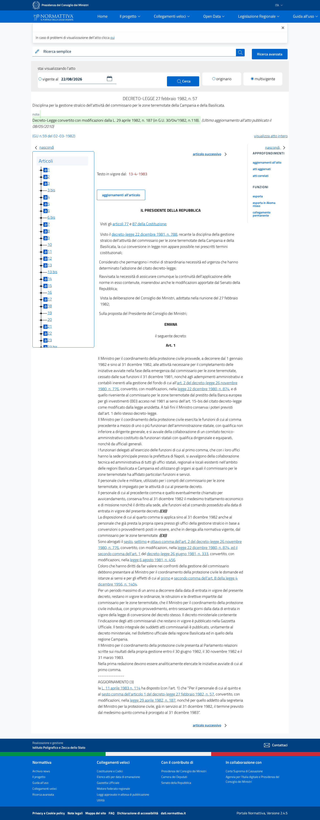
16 (49, 292)
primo (165, 578)
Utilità (100, 800)
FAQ (112, 813)
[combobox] (139, 51)
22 (49, 333)
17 (49, 299)
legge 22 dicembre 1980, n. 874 (203, 389)
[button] (109, 78)
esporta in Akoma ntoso (264, 204)
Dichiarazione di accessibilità (138, 813)
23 (49, 340)
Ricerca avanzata (269, 54)
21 (49, 326)
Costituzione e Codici (110, 771)
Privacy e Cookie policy (49, 813)
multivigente (265, 79)
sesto (128, 541)
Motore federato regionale (113, 788)
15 (49, 285)
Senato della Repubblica (176, 782)
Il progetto (38, 776)
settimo (140, 541)
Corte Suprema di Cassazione (244, 771)
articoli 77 (121, 224)
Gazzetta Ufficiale (108, 782)
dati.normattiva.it (173, 813)
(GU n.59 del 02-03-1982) (53, 136)
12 (49, 258)
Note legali (75, 813)
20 (49, 319)
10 (49, 244)
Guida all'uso (40, 782)
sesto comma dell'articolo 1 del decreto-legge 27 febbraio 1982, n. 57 (158, 694)
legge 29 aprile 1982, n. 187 (152, 700)
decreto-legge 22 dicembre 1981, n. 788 (144, 234)
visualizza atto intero (271, 136)
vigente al (50, 79)
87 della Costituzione (149, 224)
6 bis (51, 217)
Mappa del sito (96, 813)
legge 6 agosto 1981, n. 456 (152, 560)
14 (49, 279)
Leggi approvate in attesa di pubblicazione (123, 794)
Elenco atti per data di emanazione (118, 776)
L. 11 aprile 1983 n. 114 (121, 688)
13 (49, 265)
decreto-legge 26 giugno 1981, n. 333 (177, 554)
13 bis (52, 272)
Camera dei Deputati (174, 776)
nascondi (46, 147)
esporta (258, 196)
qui (112, 37)
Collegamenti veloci (44, 788)
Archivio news (41, 771)
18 (49, 306)
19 (49, 313)
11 (49, 251)
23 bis (52, 347)
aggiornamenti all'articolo (121, 195)
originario (223, 79)
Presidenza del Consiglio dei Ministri (183, 771)
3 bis (51, 190)
